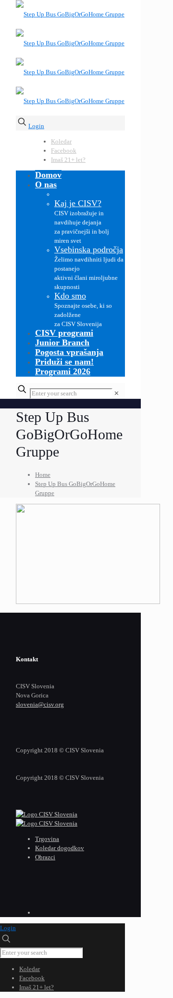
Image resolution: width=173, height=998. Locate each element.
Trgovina (47, 838)
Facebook (63, 150)
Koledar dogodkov (59, 848)
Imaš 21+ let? (68, 159)
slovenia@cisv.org (40, 704)
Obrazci (45, 857)
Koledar (61, 141)
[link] (116, 393)
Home (42, 474)
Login (36, 126)
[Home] (46, 814)
